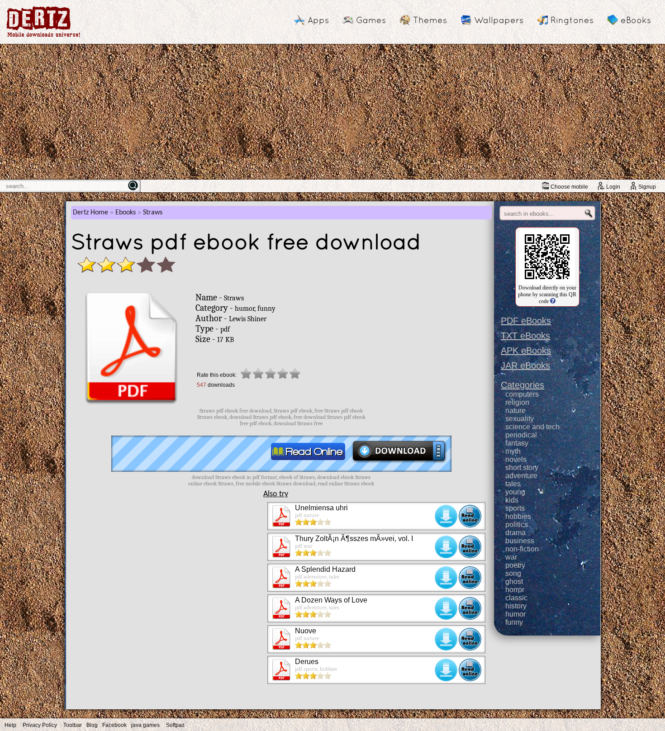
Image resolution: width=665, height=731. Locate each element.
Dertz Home (90, 212)
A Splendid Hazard (325, 569)
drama (515, 532)
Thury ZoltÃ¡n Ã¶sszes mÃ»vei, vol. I (354, 538)
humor (515, 614)
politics (516, 524)
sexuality (519, 418)
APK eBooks (526, 351)
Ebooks (125, 212)
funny (514, 622)
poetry (515, 565)
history (516, 606)
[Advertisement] (332, 111)
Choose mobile (569, 187)
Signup (647, 187)
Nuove (305, 631)
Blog (92, 725)
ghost (514, 581)
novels (516, 459)
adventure (521, 475)
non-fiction (522, 549)
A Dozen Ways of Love (331, 600)
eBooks (636, 20)
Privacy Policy (40, 725)
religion (517, 402)
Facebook (114, 725)
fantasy (516, 443)
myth (513, 451)
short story (521, 467)
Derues (306, 661)
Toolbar (72, 725)
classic (516, 598)
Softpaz (175, 725)
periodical (521, 435)
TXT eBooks (525, 336)
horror (514, 589)
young (515, 492)
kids (511, 500)
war (511, 557)
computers (522, 394)
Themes (430, 20)
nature (515, 410)
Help (10, 725)
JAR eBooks (525, 365)
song (513, 573)
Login (613, 187)
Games (371, 20)
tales (513, 484)
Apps (318, 20)
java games (145, 725)
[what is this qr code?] (552, 301)
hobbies (518, 516)
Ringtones (572, 20)
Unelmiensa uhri (321, 508)
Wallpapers (498, 20)
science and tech (532, 427)
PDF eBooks (526, 321)
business (519, 541)
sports (515, 508)
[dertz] (43, 37)
